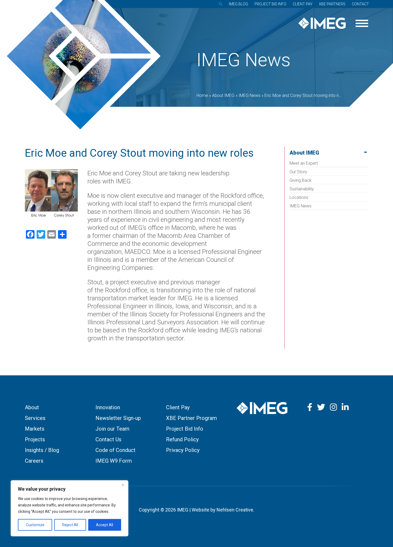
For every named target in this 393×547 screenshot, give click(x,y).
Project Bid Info (270, 4)
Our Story (298, 171)
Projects (35, 439)
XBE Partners (332, 4)
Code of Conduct (115, 450)
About (32, 407)
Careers (34, 461)
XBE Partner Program (191, 418)
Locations (299, 197)
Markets (34, 429)
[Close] (123, 485)
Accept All (104, 525)
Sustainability (302, 188)
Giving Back (300, 180)
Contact (360, 4)
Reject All (70, 525)
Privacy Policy (182, 450)
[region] (69, 508)
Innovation (107, 407)
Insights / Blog (42, 450)
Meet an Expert (304, 163)
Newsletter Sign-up (118, 418)
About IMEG (304, 152)
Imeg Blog (238, 4)
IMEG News (300, 205)
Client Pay (303, 4)
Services (35, 418)
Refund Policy (182, 439)
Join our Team (112, 429)
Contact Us (108, 439)
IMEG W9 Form (113, 461)
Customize (35, 525)
